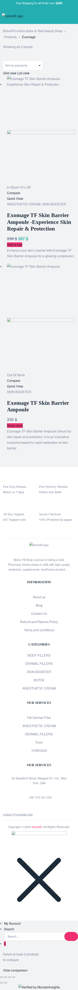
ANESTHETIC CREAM (23, 204)
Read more (15, 425)
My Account (12, 923)
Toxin (39, 742)
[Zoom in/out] (1, 977)
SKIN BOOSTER (54, 204)
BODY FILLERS (39, 655)
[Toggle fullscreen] (5, 977)
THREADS (39, 750)
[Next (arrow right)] (5, 982)
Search (9, 929)
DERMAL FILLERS (39, 663)
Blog (39, 605)
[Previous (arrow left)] (1, 982)
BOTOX (39, 680)
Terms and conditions (39, 630)
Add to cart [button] (14, 244)
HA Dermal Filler (39, 717)
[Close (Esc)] (13, 977)
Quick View (15, 198)
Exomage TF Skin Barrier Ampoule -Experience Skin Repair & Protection (39, 222)
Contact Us (39, 613)
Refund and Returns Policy (39, 621)
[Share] (9, 977)
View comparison (15, 970)
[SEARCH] (71, 936)
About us (39, 597)
